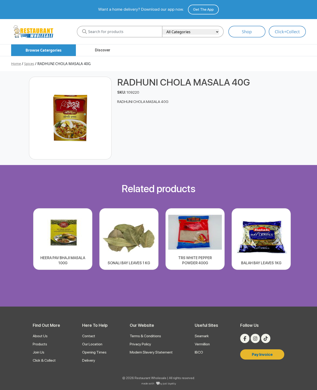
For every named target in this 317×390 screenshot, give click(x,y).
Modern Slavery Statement (151, 352)
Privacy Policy (140, 344)
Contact (88, 336)
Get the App (203, 9)
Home (16, 63)
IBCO (199, 352)
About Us (40, 336)
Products (40, 344)
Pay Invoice (262, 354)
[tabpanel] (62, 239)
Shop (247, 31)
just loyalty (169, 383)
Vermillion (202, 344)
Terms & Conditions (145, 336)
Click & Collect (44, 360)
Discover (102, 50)
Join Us (38, 352)
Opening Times (94, 352)
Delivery (88, 360)
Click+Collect (287, 31)
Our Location (92, 344)
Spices (29, 63)
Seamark (202, 336)
